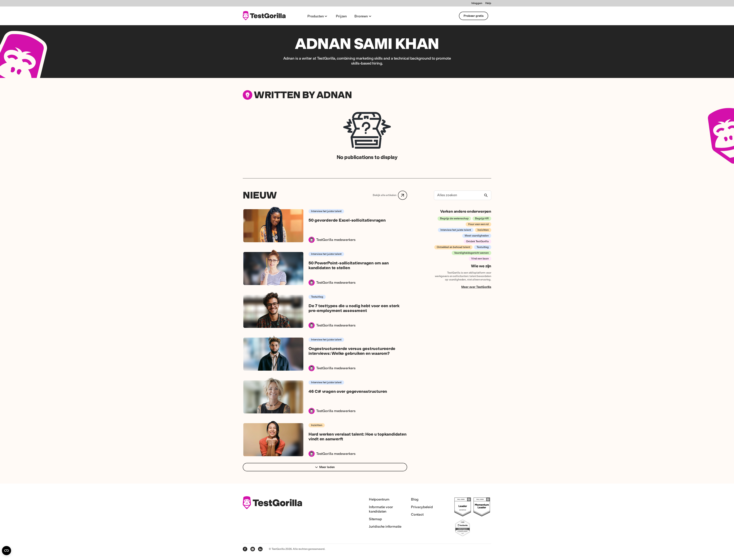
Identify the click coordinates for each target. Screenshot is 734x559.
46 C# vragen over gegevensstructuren (348, 391)
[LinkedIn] (260, 549)
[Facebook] (245, 549)
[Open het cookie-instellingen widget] (6, 550)
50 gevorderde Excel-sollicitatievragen (347, 220)
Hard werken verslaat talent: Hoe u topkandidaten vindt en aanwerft (357, 436)
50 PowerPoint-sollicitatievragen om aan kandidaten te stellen (349, 265)
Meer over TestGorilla (476, 287)
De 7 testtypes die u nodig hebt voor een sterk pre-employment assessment (354, 308)
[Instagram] (252, 549)
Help (488, 3)
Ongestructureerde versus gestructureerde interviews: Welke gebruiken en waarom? (352, 351)
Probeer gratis (474, 16)
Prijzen (341, 16)
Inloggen (476, 3)
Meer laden (327, 467)
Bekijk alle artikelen (384, 195)
